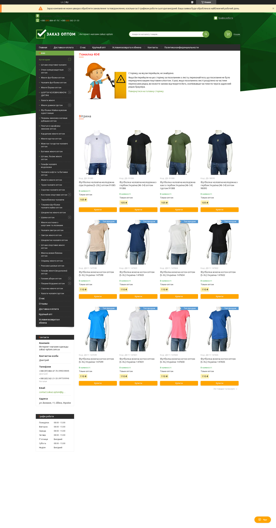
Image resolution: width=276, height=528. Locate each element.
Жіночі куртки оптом (51, 138)
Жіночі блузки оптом (51, 87)
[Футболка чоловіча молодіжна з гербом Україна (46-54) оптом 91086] (138, 152)
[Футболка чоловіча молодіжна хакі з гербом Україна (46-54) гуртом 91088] (179, 152)
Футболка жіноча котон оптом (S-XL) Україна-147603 (136, 273)
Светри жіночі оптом (51, 235)
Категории (44, 59)
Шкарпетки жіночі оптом (53, 212)
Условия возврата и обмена (126, 47)
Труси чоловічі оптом (51, 185)
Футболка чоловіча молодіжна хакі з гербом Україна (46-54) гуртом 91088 (177, 185)
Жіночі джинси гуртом (52, 105)
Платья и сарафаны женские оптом (50, 127)
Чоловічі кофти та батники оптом (54, 173)
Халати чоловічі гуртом (52, 293)
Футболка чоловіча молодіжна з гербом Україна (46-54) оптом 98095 (219, 185)
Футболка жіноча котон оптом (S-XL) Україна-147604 (177, 273)
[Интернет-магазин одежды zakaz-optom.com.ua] (56, 34)
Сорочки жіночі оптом (52, 288)
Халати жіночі (48, 100)
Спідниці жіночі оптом (52, 261)
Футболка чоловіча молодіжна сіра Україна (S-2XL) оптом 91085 (97, 184)
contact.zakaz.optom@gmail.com (53, 392)
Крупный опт (99, 47)
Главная (43, 47)
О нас (83, 47)
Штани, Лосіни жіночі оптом (51, 157)
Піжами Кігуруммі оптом (53, 283)
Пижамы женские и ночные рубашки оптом (54, 119)
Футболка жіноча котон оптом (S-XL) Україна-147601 (136, 360)
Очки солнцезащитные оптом (52, 71)
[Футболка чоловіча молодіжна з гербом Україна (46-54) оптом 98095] (219, 152)
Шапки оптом (47, 217)
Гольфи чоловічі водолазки (49, 165)
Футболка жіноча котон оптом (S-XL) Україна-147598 (96, 273)
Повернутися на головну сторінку (146, 91)
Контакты (153, 47)
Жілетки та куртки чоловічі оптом (54, 145)
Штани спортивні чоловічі (53, 65)
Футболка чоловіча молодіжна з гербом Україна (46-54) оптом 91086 (137, 185)
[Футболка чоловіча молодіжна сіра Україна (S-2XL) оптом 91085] (98, 152)
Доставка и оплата (63, 47)
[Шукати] (206, 34)
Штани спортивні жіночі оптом (53, 246)
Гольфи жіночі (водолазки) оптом (54, 272)
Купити (98, 209)
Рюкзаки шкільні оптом (52, 266)
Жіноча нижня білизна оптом (51, 254)
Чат (265, 519)
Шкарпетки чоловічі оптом (54, 240)
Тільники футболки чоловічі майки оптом (51, 206)
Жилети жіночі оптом (51, 180)
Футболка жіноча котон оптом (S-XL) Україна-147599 (96, 360)
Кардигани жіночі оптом (53, 134)
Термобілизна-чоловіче (52, 200)
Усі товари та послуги (224, 389)
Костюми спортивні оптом (54, 195)
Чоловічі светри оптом (52, 230)
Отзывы (43, 303)
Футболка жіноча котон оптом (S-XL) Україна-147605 (218, 360)
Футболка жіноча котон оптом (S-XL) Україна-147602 (218, 273)
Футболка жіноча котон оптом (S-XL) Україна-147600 (177, 360)
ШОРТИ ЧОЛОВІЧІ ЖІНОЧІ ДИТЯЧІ (53, 93)
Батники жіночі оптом (52, 151)
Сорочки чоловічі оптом (53, 190)
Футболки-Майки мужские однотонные (54, 111)
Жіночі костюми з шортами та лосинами (52, 223)
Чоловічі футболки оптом (53, 82)
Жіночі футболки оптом (53, 77)
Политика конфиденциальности (182, 47)
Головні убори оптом (51, 278)
